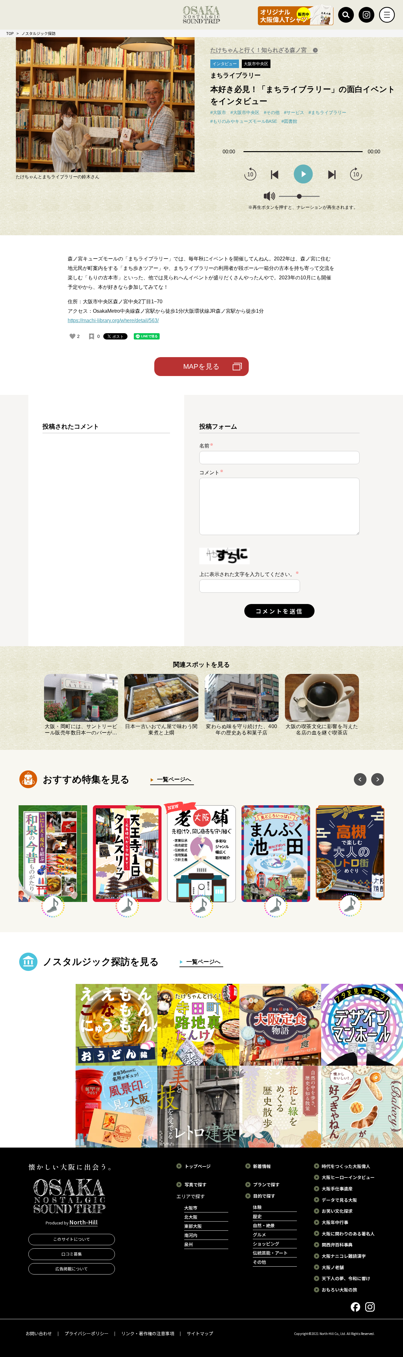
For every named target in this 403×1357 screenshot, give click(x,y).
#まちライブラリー (327, 112)
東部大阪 (193, 1226)
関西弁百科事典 (337, 1244)
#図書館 (289, 121)
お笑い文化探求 (337, 1211)
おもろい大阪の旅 (339, 1289)
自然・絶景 (264, 1225)
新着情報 (262, 1166)
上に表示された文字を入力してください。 (247, 574)
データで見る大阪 (339, 1200)
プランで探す (266, 1184)
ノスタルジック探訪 (38, 33)
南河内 (190, 1235)
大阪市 (190, 1208)
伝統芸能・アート (270, 1253)
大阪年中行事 (335, 1222)
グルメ (259, 1234)
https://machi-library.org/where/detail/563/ (113, 320)
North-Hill (83, 1222)
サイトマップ (200, 1333)
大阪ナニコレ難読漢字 (344, 1256)
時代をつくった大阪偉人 (346, 1166)
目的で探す (264, 1196)
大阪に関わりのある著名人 (348, 1233)
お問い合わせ (39, 1333)
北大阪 (190, 1217)
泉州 (188, 1244)
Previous (360, 779)
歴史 (257, 1216)
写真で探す (195, 1184)
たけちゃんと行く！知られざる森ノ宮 (259, 50)
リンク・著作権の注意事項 (147, 1333)
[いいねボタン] (72, 336)
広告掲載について (71, 1269)
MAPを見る (201, 366)
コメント (211, 472)
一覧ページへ (172, 779)
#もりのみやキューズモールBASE (243, 121)
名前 (206, 446)
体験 (257, 1207)
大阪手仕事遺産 (337, 1188)
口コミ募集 (71, 1254)
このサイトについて (71, 1239)
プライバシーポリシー (87, 1333)
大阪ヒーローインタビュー (348, 1177)
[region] (106, 525)
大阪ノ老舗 (333, 1267)
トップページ (197, 1166)
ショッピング (266, 1243)
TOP (10, 33)
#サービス (294, 112)
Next (377, 779)
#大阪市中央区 (244, 112)
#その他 (272, 112)
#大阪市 (218, 112)
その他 (259, 1262)
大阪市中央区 (256, 63)
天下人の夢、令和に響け (346, 1278)
